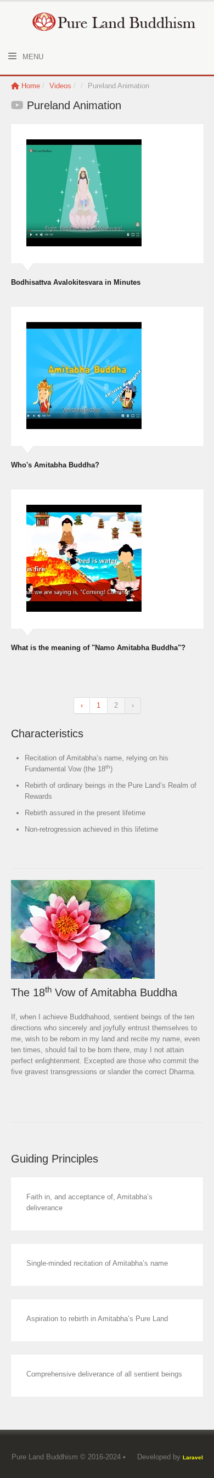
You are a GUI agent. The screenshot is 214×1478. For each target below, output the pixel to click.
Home (30, 86)
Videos (61, 86)
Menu (31, 57)
